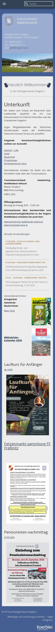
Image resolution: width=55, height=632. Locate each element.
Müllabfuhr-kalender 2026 (13, 339)
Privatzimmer (10, 160)
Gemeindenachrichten (15, 295)
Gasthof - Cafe (11, 150)
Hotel (6, 153)
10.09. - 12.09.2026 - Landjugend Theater (25, 277)
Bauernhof (9, 157)
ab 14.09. (8, 369)
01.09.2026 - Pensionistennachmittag (25, 262)
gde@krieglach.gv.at (19, 47)
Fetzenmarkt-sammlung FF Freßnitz (27, 445)
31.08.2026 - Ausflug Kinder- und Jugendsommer (22, 242)
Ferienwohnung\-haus (15, 163)
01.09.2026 (9, 537)
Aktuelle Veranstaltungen (17, 234)
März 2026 (9, 310)
